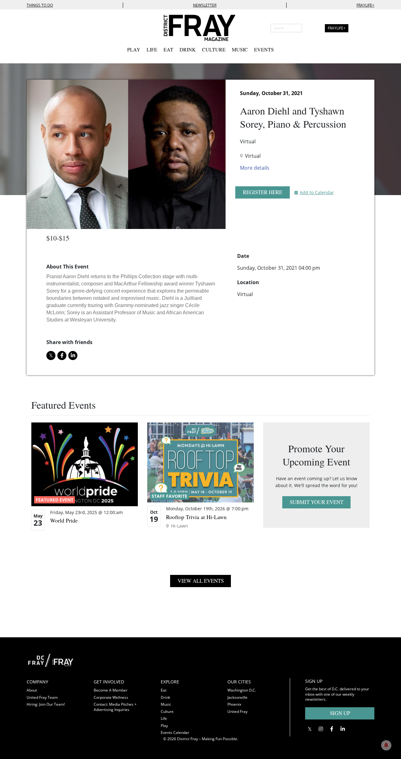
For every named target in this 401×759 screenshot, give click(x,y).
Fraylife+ (365, 5)
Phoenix (234, 704)
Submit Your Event (316, 502)
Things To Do (40, 5)
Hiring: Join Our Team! (46, 704)
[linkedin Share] (72, 355)
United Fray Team (42, 697)
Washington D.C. (241, 690)
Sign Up (340, 713)
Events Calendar (175, 732)
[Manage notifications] (386, 745)
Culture (214, 49)
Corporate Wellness (111, 697)
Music (240, 49)
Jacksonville (237, 697)
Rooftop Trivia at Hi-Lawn (196, 517)
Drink (188, 49)
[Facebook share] (61, 355)
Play (133, 49)
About (32, 690)
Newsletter (204, 5)
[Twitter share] (50, 355)
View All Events (201, 580)
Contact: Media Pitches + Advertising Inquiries (115, 707)
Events (264, 49)
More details (254, 167)
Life (152, 49)
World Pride (64, 520)
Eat (168, 49)
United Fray (237, 711)
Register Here (262, 192)
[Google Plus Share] (320, 729)
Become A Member (111, 690)
